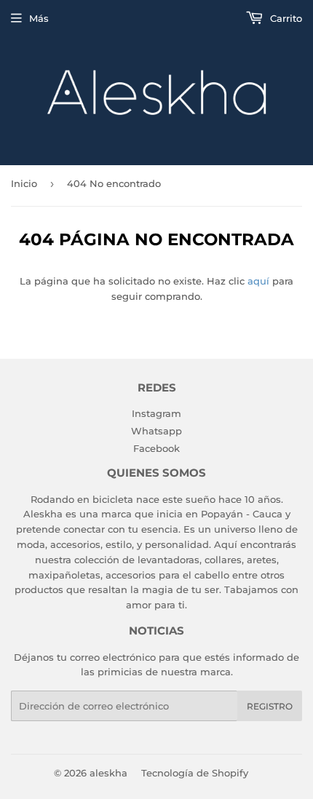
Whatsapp (156, 431)
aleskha (108, 773)
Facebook (156, 448)
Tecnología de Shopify (194, 773)
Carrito (284, 18)
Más (39, 18)
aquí (258, 281)
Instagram (156, 413)
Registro (270, 706)
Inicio (24, 183)
